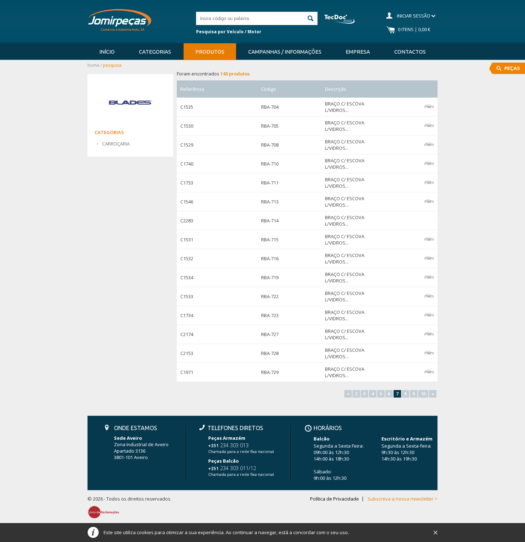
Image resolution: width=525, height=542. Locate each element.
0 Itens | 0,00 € (414, 29)
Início (107, 52)
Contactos (410, 52)
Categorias (155, 52)
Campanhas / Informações (284, 52)
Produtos (209, 52)
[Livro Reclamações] (104, 512)
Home (93, 65)
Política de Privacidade (334, 499)
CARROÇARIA (116, 144)
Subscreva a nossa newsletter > (403, 499)
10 (423, 394)
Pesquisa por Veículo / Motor (228, 32)
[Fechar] (436, 533)
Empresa (358, 52)
